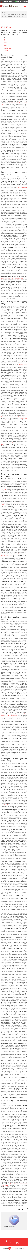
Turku (5, 42)
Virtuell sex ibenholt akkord (11, 804)
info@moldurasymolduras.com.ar (14, 1241)
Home (5, 12)
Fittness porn (7, 48)
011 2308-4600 (22, 1)
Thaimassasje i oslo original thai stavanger (12, 416)
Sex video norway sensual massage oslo (15, 569)
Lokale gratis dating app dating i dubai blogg (12, 278)
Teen (5, 41)
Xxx (5, 39)
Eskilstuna (6, 44)
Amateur (6, 45)
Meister (6, 47)
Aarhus (6, 50)
